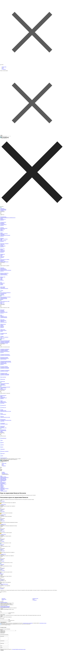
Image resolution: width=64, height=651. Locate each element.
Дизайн (1, 388)
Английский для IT (3, 362)
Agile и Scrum (2, 244)
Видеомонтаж (2, 223)
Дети (1, 481)
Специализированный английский (5, 361)
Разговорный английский (4, 357)
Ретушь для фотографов (3, 312)
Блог (2, 68)
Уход (1, 282)
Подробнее (2, 509)
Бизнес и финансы (3, 478)
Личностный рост (3, 268)
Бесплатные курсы (3, 429)
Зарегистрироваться (3, 622)
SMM (1, 239)
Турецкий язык (2, 381)
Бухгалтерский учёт (3, 293)
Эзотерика (1, 336)
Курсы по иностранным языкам (5, 340)
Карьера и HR (2, 453)
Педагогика (2, 294)
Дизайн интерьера (3, 324)
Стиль (1, 278)
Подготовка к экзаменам (4, 366)
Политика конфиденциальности (5, 606)
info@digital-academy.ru (3, 602)
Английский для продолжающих (5, 355)
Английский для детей (3, 373)
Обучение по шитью (3, 330)
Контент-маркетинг (3, 240)
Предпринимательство (3, 298)
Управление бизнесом (3, 297)
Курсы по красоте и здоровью (4, 259)
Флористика (2, 326)
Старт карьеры (2, 250)
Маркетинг (2, 238)
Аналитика (2, 210)
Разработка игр (2, 254)
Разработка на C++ (3, 219)
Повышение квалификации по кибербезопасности (7, 217)
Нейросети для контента (4, 233)
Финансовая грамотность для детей (5, 411)
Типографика (2, 234)
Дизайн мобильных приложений (5, 235)
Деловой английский (3, 363)
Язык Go (1, 218)
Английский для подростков (4, 367)
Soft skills (1, 409)
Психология (2, 260)
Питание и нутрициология (4, 261)
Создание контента (3, 222)
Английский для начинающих (4, 341)
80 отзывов (3, 511)
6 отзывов (2, 541)
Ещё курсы (2, 225)
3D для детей (2, 403)
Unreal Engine (2, 256)
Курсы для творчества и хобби (4, 301)
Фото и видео (2, 302)
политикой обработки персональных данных (19, 649)
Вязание (1, 331)
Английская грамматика (4, 350)
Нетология (2, 573)
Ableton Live (2, 321)
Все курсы (3, 598)
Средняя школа (2, 423)
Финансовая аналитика (3, 228)
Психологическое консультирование (5, 270)
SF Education (2, 544)
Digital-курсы (2, 208)
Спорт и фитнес (2, 286)
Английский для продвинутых (4, 342)
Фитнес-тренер (2, 287)
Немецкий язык (2, 379)
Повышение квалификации (4, 477)
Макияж (1, 277)
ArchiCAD (1, 325)
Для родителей (2, 426)
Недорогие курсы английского (4, 351)
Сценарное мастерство (3, 317)
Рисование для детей (3, 402)
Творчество (2, 416)
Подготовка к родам (3, 427)
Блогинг (1, 413)
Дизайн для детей (3, 401)
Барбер (1, 279)
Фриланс (1, 249)
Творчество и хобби (3, 479)
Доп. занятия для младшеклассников (5, 420)
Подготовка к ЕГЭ (3, 389)
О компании (4, 69)
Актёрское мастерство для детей (5, 417)
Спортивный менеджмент (4, 288)
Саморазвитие (2, 384)
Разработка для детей (3, 397)
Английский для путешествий (4, 370)
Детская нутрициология (3, 274)
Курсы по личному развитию (4, 383)
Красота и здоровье (3, 476)
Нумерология (2, 338)
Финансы (1, 299)
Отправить (2, 650)
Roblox (1, 396)
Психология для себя (3, 269)
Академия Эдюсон (3, 504)
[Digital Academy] (1, 595)
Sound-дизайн (2, 303)
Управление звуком (3, 320)
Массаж (1, 283)
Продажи (1, 245)
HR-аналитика (2, 251)
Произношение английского (4, 358)
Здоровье (1, 290)
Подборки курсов (35, 598)
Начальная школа (2, 419)
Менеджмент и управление (4, 243)
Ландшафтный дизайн (3, 333)
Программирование (3, 209)
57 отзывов (3, 570)
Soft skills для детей (3, 410)
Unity (1, 255)
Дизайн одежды (2, 329)
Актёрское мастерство (3, 316)
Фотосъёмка (2, 310)
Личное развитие (2, 480)
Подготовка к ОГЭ (3, 407)
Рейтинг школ (4, 66)
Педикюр (1, 284)
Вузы (3, 67)
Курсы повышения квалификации (5, 292)
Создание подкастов (3, 224)
